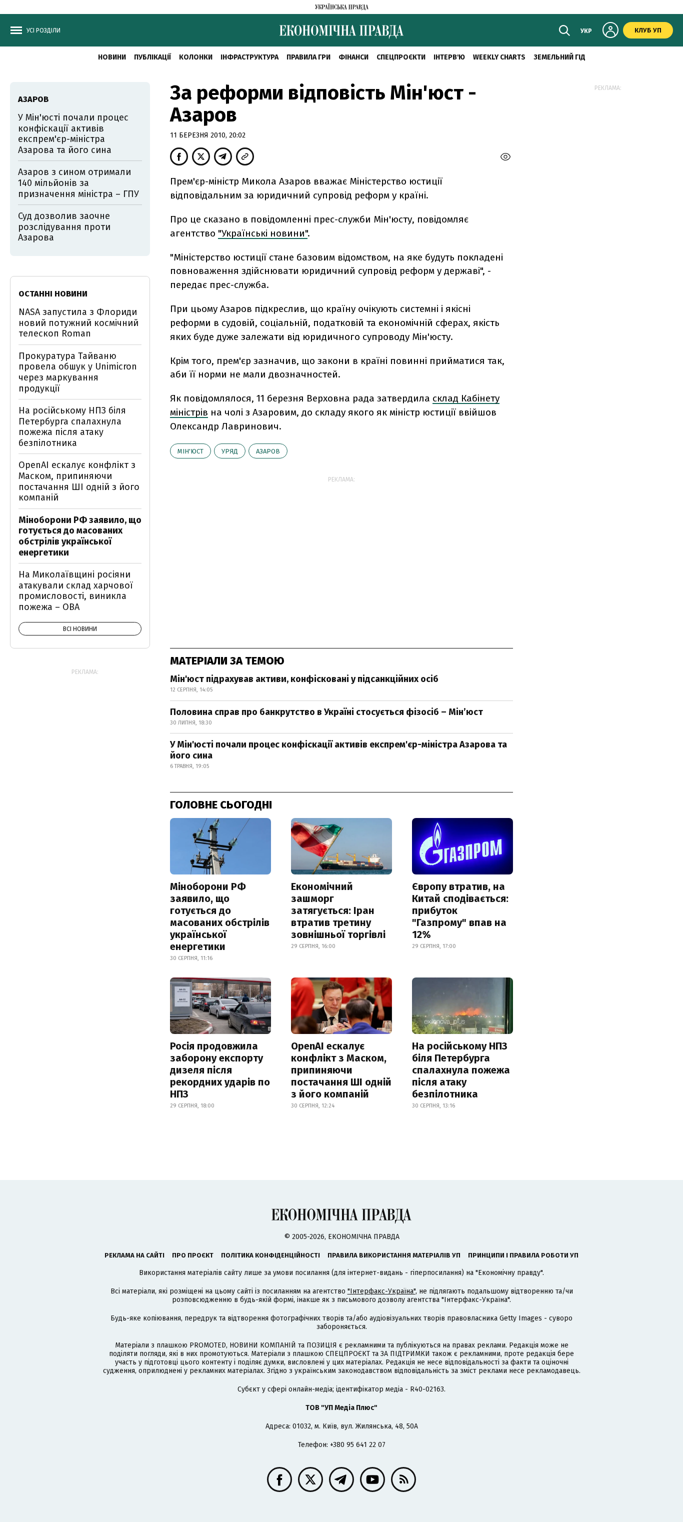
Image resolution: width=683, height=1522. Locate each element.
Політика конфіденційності (270, 1255)
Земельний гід (560, 57)
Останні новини (53, 293)
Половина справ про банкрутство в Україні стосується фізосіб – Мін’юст (326, 712)
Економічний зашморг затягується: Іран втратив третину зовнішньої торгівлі (338, 910)
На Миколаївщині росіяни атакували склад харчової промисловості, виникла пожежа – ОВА (75, 590)
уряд (230, 451)
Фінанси (353, 57)
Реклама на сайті (134, 1255)
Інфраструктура (249, 57)
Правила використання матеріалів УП (394, 1255)
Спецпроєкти (401, 57)
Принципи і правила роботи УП (523, 1255)
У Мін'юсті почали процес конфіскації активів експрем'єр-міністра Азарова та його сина (338, 750)
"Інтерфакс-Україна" (382, 1291)
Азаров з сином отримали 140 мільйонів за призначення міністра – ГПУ (78, 182)
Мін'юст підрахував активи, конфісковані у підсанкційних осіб (304, 679)
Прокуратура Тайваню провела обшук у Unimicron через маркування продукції (77, 372)
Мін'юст (191, 451)
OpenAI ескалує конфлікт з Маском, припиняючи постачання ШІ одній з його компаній (341, 1070)
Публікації (152, 57)
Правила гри (308, 57)
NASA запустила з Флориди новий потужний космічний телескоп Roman (78, 322)
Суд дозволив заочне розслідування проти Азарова (64, 226)
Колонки (195, 57)
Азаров (268, 451)
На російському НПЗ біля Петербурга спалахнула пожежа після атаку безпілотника (461, 1070)
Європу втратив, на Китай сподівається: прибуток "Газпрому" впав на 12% (460, 910)
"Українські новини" (263, 233)
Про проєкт (193, 1255)
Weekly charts (499, 57)
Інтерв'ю (449, 57)
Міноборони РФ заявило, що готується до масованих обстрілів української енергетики (220, 916)
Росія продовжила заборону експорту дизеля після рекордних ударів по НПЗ (220, 1070)
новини (112, 57)
